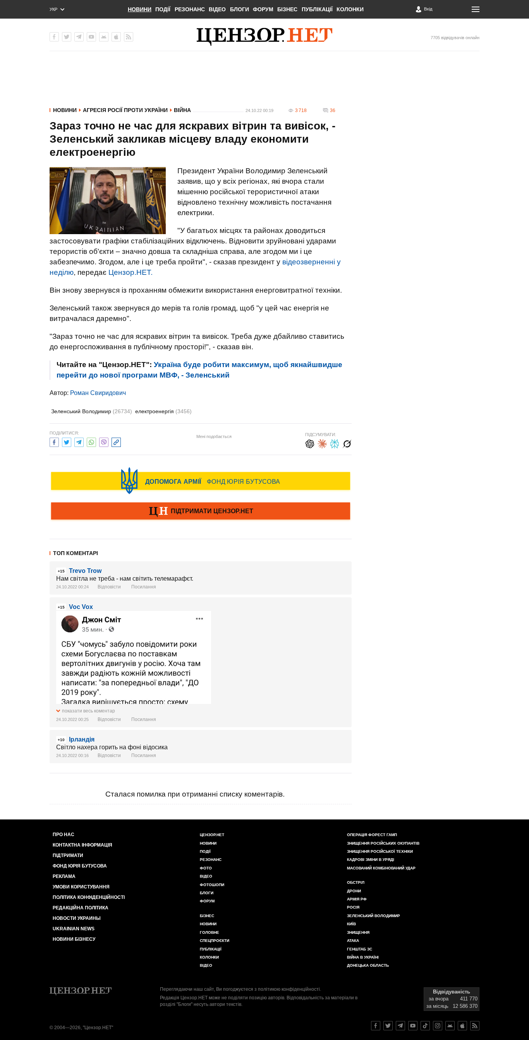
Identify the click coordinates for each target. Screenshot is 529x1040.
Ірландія (81, 739)
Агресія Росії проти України (125, 110)
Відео (217, 9)
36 (332, 110)
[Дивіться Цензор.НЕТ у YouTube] (412, 1025)
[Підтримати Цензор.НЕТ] (201, 512)
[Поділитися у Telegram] (79, 441)
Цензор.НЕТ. (130, 272)
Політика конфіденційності (89, 897)
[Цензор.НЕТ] (264, 37)
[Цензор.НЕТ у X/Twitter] (66, 36)
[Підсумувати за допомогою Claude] (322, 443)
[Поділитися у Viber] (103, 441)
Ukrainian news (73, 928)
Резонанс (190, 9)
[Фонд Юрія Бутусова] (201, 480)
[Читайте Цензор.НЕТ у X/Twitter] (388, 1025)
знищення (358, 932)
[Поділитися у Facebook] (54, 441)
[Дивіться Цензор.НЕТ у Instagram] (437, 1025)
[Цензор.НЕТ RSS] (128, 36)
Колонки (350, 9)
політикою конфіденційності (289, 989)
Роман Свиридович (98, 393)
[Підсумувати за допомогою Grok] (347, 443)
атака (353, 940)
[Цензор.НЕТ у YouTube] (91, 36)
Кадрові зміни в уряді (370, 859)
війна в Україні (363, 957)
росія (353, 907)
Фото (206, 868)
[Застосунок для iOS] (116, 36)
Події (162, 9)
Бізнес (287, 9)
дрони (354, 891)
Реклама (64, 876)
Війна (182, 110)
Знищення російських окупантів (383, 843)
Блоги (239, 9)
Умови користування (81, 887)
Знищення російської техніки (380, 851)
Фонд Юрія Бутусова (80, 866)
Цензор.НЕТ (212, 835)
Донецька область (368, 965)
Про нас (63, 834)
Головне (209, 932)
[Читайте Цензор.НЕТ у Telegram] (400, 1025)
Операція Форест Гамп (372, 835)
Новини (139, 9)
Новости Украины (77, 918)
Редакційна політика (80, 908)
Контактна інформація (82, 845)
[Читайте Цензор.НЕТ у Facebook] (375, 1025)
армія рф (357, 899)
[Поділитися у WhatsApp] (91, 441)
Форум (263, 9)
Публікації (317, 9)
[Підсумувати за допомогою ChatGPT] (309, 443)
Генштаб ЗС (359, 949)
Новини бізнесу (74, 939)
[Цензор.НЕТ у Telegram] (79, 36)
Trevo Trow (85, 570)
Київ (351, 924)
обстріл (355, 882)
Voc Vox (81, 607)
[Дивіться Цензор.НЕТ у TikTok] (425, 1025)
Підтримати (68, 855)
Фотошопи (212, 885)
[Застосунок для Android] (103, 36)
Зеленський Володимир (91, 411)
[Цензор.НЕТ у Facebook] (54, 36)
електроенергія (163, 411)
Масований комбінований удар (381, 868)
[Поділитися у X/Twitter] (66, 441)
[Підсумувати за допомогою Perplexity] (334, 443)
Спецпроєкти (214, 940)
